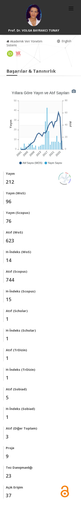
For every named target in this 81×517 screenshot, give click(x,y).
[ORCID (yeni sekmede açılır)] (10, 53)
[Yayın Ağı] (64, 178)
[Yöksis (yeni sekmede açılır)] (18, 53)
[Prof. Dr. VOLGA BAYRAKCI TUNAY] (33, 15)
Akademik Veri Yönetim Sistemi (24, 43)
